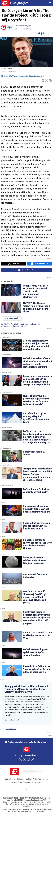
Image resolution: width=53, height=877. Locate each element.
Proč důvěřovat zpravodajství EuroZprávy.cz (23, 76)
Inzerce (45, 779)
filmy (27, 324)
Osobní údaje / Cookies (21, 782)
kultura (23, 326)
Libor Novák (14, 720)
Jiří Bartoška (34, 324)
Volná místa (37, 782)
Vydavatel (37, 779)
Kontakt (28, 779)
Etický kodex (10, 779)
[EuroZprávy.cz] (17, 3)
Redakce (20, 779)
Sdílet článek (43, 34)
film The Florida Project (14, 324)
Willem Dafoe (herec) (10, 326)
